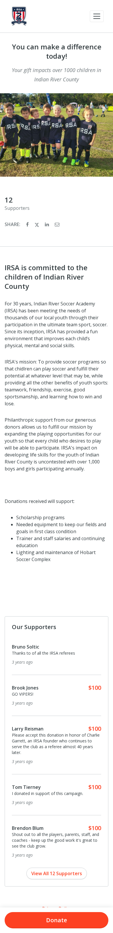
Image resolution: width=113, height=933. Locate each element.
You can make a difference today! (56, 51)
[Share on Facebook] (28, 224)
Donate (56, 920)
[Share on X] (37, 224)
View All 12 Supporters (56, 873)
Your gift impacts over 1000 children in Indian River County (56, 75)
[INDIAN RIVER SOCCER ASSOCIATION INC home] (19, 16)
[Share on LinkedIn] (47, 224)
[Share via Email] (57, 224)
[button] (97, 16)
